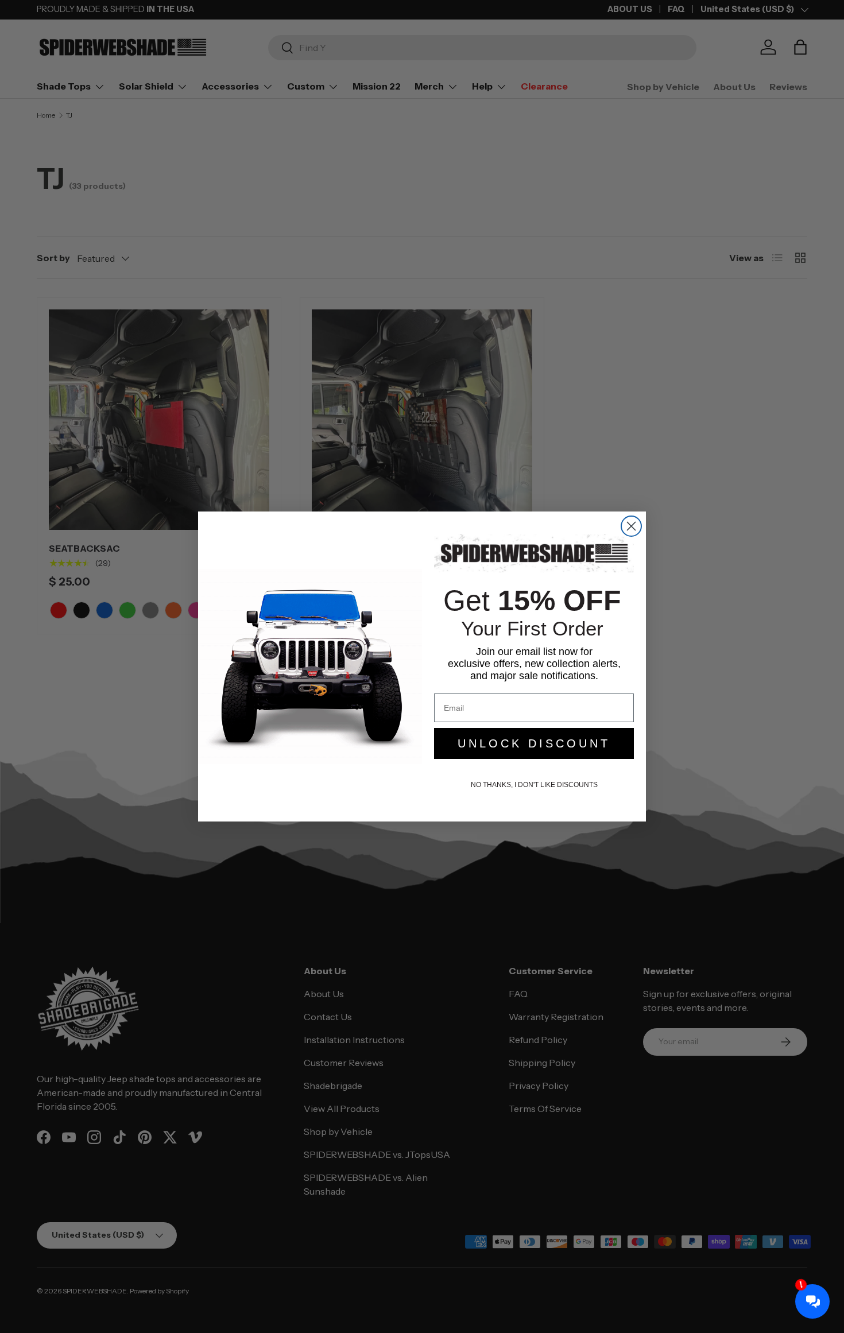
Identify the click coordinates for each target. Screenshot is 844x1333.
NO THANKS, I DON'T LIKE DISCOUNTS (534, 785)
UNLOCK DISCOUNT (534, 743)
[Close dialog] (631, 526)
